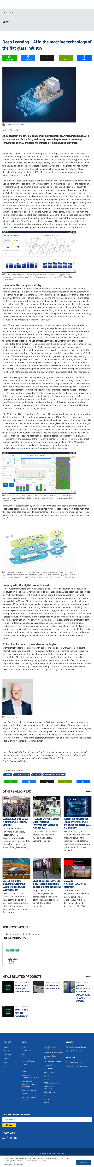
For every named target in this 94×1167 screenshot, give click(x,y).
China (24, 1057)
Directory (7, 1051)
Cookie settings (18, 1164)
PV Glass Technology (51, 1083)
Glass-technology (22, 775)
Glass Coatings (27, 1081)
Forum (6, 1066)
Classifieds (8, 1055)
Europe (24, 1068)
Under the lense (50, 1092)
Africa (24, 1047)
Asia (23, 1054)
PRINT (66, 60)
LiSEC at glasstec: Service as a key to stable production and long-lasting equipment (46, 883)
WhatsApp (9, 60)
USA (45, 1096)
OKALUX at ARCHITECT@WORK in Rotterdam (75, 883)
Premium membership (74, 1062)
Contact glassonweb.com (75, 1051)
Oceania (47, 1076)
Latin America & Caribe (52, 1062)
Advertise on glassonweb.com (77, 1066)
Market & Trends (50, 1065)
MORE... (89, 791)
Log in (9, 934)
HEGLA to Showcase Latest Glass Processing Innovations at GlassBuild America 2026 (46, 823)
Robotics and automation (54, 775)
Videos (46, 1099)
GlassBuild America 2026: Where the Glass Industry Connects (14, 821)
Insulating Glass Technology (50, 1048)
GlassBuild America (29, 1090)
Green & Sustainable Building (29, 1098)
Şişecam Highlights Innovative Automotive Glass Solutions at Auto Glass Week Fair (13, 885)
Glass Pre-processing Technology (29, 1085)
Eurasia (24, 1065)
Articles (6, 1058)
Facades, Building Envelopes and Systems (30, 1076)
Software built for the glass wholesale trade (22, 988)
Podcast (46, 1079)
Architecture (26, 1050)
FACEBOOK (28, 60)
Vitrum (46, 1103)
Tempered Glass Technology (49, 1087)
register (19, 934)
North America (49, 1072)
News (11, 12)
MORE (84, 60)
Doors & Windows (28, 1061)
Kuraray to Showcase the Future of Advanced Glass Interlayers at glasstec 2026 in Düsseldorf (77, 823)
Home (4, 12)
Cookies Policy (8, 1164)
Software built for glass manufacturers (22, 1012)
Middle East (48, 1069)
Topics (6, 1062)
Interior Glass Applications (54, 1052)
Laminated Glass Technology (50, 1057)
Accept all (83, 1162)
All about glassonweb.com (76, 1047)
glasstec (25, 1093)
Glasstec (37, 775)
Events (8, 775)
